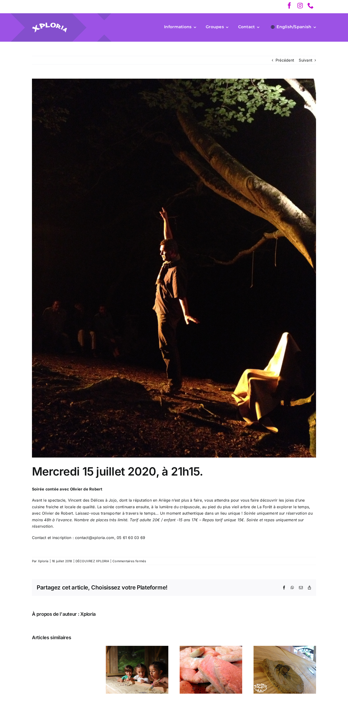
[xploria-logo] (49, 24)
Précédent (285, 60)
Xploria (43, 561)
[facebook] (289, 5)
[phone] (311, 5)
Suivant (305, 60)
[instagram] (300, 5)
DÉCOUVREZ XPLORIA (92, 561)
